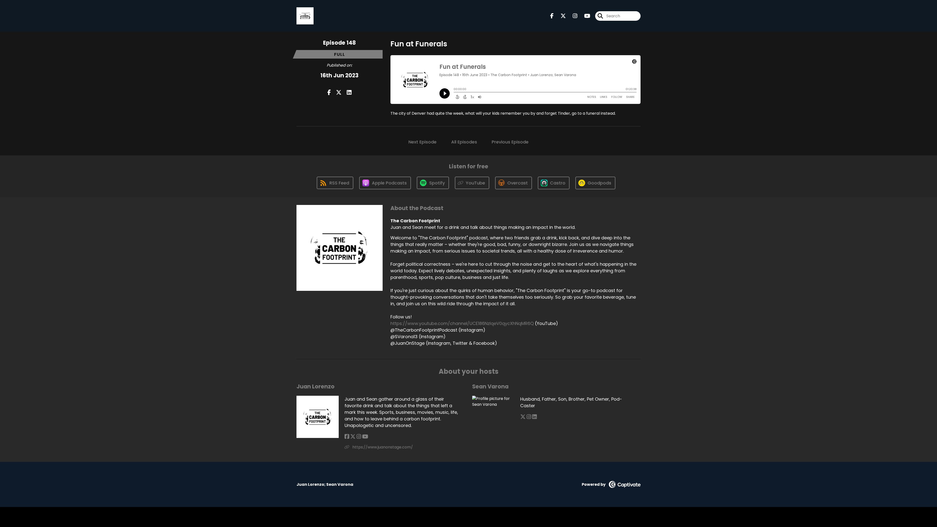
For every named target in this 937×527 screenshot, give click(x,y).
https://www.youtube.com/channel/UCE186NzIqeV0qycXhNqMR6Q (462, 323)
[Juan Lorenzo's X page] (353, 436)
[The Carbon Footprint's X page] (560, 16)
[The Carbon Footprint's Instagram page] (572, 16)
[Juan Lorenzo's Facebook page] (347, 436)
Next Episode (422, 142)
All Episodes (464, 142)
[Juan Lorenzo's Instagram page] (358, 436)
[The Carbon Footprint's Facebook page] (552, 16)
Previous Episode (510, 142)
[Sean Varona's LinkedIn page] (534, 417)
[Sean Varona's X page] (523, 417)
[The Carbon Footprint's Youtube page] (584, 16)
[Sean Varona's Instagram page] (529, 417)
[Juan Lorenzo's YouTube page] (365, 436)
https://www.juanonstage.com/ (382, 447)
